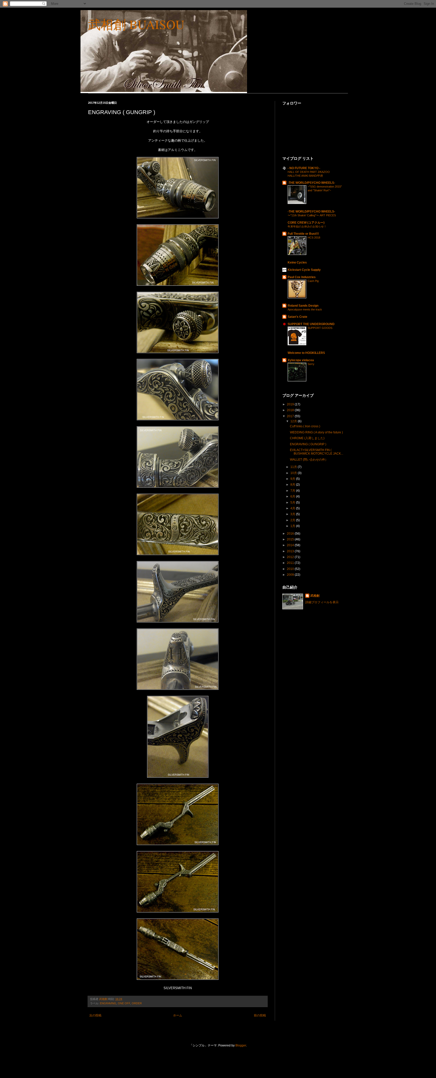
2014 (291, 545)
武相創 (314, 595)
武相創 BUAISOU (136, 24)
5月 (293, 502)
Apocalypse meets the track (305, 309)
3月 (293, 514)
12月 (294, 421)
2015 (291, 539)
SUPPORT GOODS (320, 327)
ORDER (137, 1003)
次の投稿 (95, 1015)
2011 (291, 563)
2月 (293, 520)
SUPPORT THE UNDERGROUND (311, 324)
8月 (293, 484)
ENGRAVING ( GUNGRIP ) (308, 444)
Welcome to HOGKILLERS (306, 353)
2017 (291, 416)
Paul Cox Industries (302, 277)
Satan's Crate (297, 317)
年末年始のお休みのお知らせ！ (307, 226)
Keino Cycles (297, 262)
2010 (291, 569)
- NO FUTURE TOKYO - (304, 168)
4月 (293, 508)
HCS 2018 (314, 237)
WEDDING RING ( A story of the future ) (316, 432)
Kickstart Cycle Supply (304, 270)
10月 (294, 473)
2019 (291, 404)
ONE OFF (124, 1003)
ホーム (177, 1015)
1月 (293, 526)
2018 (291, 410)
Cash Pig (313, 280)
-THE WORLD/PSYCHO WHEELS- (311, 183)
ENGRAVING (108, 1003)
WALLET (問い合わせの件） (309, 459)
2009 (291, 574)
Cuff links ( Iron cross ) (305, 426)
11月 (294, 467)
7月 (293, 490)
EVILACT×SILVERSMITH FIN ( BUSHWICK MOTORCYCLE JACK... (316, 451)
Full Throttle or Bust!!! (303, 233)
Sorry (311, 363)
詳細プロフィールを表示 (322, 602)
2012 (291, 557)
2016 (291, 533)
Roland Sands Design (303, 305)
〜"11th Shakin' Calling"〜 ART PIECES (312, 215)
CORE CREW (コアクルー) (306, 222)
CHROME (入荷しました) (307, 438)
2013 (291, 551)
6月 (293, 496)
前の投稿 (260, 1015)
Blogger (240, 1045)
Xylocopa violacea (301, 360)
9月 (293, 479)
